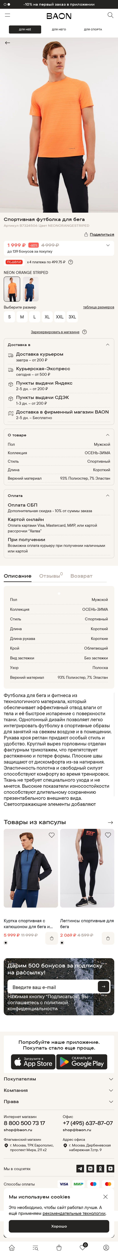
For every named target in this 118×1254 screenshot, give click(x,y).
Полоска (100, 667)
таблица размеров (98, 307)
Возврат (81, 576)
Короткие (99, 638)
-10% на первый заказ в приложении (59, 4)
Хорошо (59, 1226)
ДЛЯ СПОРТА (93, 29)
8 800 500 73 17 (24, 1123)
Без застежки (96, 657)
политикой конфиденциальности (37, 1005)
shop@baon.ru (18, 1130)
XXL (59, 317)
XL (47, 317)
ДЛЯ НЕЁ (25, 29)
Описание (18, 576)
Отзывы (51, 575)
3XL (72, 317)
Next (110, 822)
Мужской (102, 444)
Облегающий (96, 648)
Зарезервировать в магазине (55, 331)
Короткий (101, 469)
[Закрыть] (105, 1196)
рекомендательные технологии (74, 1213)
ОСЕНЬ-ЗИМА (97, 452)
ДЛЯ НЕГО (59, 29)
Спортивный (98, 461)
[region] (58, 749)
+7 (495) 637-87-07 (88, 1123)
